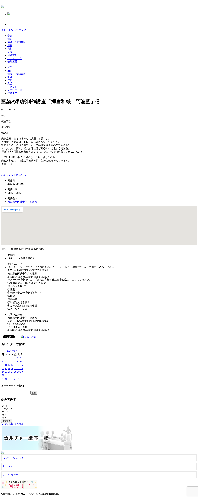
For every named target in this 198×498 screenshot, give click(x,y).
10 (3, 365)
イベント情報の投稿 (12, 424)
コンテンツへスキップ (13, 30)
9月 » (17, 378)
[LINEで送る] (28, 336)
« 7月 (4, 378)
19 (9, 368)
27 (12, 371)
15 (18, 365)
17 (3, 368)
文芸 (9, 52)
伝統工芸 (12, 61)
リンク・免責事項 (13, 457)
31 (3, 375)
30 (21, 371)
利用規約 (8, 466)
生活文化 (12, 55)
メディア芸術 (14, 58)
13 (12, 365)
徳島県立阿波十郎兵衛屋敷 (22, 201)
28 (15, 371)
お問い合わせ (10, 474)
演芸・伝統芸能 (16, 42)
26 (9, 371)
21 (15, 368)
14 (15, 365)
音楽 (9, 35)
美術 (9, 48)
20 (12, 368)
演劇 (9, 39)
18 (6, 368)
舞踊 (9, 45)
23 (21, 368)
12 (9, 365)
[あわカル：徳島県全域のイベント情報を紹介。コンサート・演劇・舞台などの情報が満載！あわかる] (2, 6)
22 (18, 368)
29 (18, 371)
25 (6, 371)
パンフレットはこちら (13, 174)
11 (6, 365)
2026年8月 (12, 350)
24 (3, 371)
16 (21, 365)
